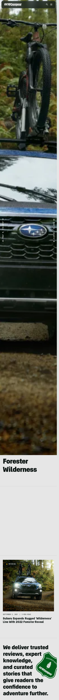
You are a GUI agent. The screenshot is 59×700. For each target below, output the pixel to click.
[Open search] (47, 5)
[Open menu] (51, 5)
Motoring (12, 564)
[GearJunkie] (13, 4)
